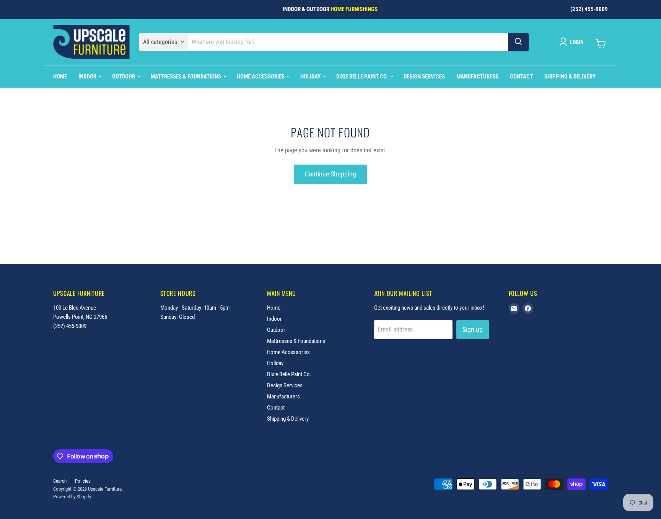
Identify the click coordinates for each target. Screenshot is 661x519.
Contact (521, 76)
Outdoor (124, 76)
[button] (573, 41)
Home (60, 76)
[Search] (518, 42)
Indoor (88, 76)
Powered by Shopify (72, 496)
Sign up (472, 329)
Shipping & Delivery (570, 76)
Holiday (311, 76)
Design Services (424, 76)
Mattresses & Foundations (186, 76)
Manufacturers (477, 76)
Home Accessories (261, 76)
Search (60, 481)
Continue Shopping (330, 174)
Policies (83, 481)
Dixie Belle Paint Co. (362, 76)
